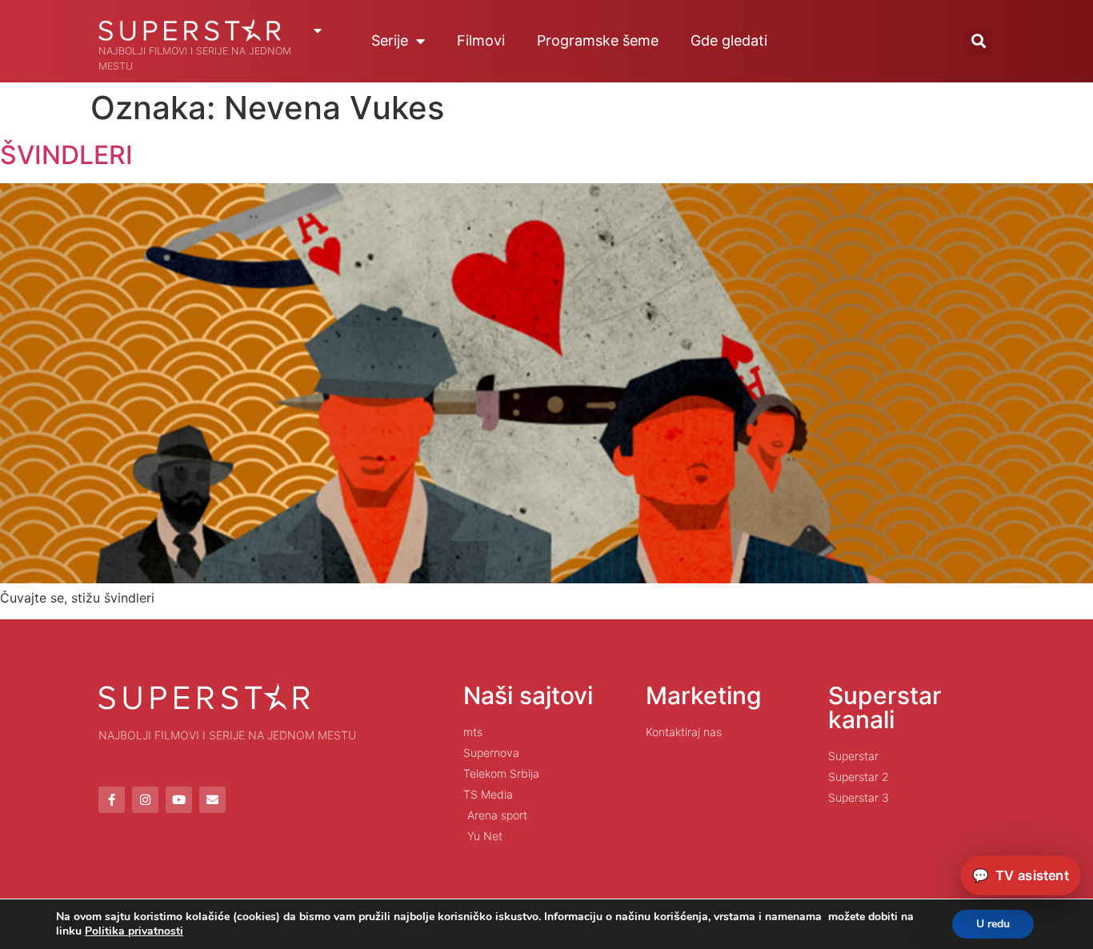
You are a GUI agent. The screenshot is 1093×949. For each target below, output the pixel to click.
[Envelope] (212, 800)
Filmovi (481, 40)
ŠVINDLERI (66, 154)
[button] (978, 41)
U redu (993, 923)
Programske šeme (598, 40)
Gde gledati (729, 40)
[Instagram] (145, 800)
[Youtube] (179, 800)
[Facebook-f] (111, 800)
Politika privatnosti (134, 931)
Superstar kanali (885, 707)
